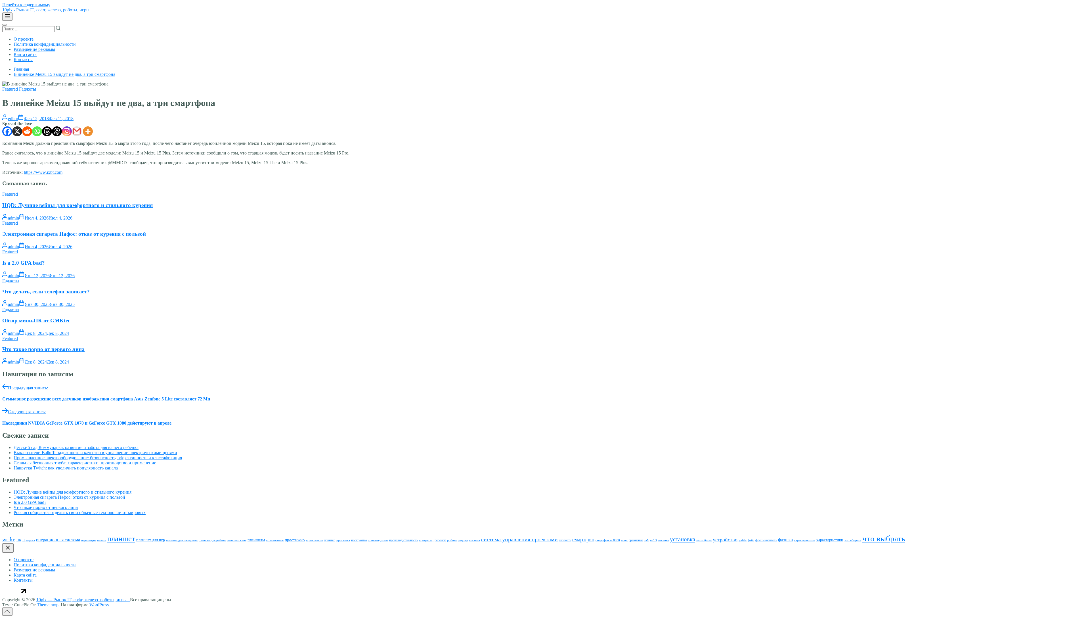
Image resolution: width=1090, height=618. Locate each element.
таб (646, 540)
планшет (121, 539)
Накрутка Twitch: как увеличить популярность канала (66, 467)
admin (13, 218)
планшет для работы (212, 540)
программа (359, 540)
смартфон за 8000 (608, 540)
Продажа (28, 540)
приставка (343, 540)
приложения (314, 540)
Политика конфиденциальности (45, 44)
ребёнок (440, 540)
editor (13, 118)
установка (682, 539)
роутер (463, 540)
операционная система (58, 539)
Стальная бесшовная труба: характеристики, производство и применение (85, 462)
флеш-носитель (766, 540)
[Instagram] (67, 131)
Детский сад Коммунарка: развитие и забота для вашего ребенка (76, 447)
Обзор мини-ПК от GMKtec (36, 320)
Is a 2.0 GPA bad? (23, 263)
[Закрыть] (8, 548)
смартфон (583, 539)
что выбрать (883, 538)
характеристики (829, 540)
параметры (88, 540)
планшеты (256, 540)
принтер (329, 540)
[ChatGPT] (57, 131)
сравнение (636, 540)
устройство (725, 539)
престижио (295, 540)
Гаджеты (27, 89)
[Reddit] (27, 131)
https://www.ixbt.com (43, 172)
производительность (403, 540)
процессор (426, 540)
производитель (378, 540)
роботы (452, 540)
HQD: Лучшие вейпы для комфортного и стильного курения (77, 205)
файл (751, 540)
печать (101, 540)
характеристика (804, 540)
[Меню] (7, 16)
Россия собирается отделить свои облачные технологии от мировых (80, 512)
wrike (8, 539)
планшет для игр (150, 540)
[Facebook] (7, 131)
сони (624, 540)
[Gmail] (77, 131)
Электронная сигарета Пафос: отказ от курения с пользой (74, 234)
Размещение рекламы (34, 49)
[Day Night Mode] (4, 25)
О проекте (23, 39)
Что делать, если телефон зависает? (46, 292)
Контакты (23, 59)
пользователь (275, 540)
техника (663, 540)
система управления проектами (519, 539)
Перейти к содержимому (26, 4)
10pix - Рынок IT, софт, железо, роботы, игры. (46, 9)
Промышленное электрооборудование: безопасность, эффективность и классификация (98, 457)
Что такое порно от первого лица (43, 349)
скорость (565, 540)
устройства (704, 540)
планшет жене (236, 540)
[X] (17, 131)
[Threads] (47, 131)
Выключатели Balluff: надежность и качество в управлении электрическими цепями (95, 452)
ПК (18, 540)
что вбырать (852, 540)
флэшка (785, 539)
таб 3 (653, 540)
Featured (10, 89)
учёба (743, 540)
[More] (88, 131)
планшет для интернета (182, 540)
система (474, 540)
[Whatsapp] (37, 131)
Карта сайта (25, 54)
